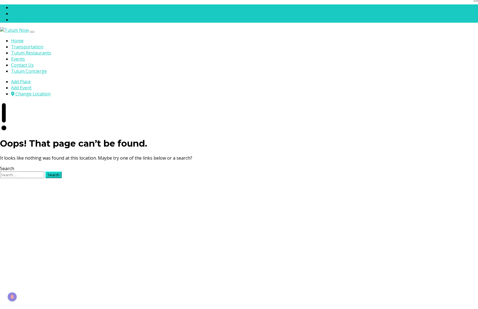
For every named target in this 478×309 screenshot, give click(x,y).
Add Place (21, 7)
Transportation (27, 47)
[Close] (476, 1)
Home (17, 41)
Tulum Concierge (29, 71)
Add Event (21, 14)
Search (7, 168)
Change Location (32, 20)
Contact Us (22, 65)
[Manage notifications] (12, 296)
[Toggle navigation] (32, 32)
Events (18, 59)
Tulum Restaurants (31, 53)
